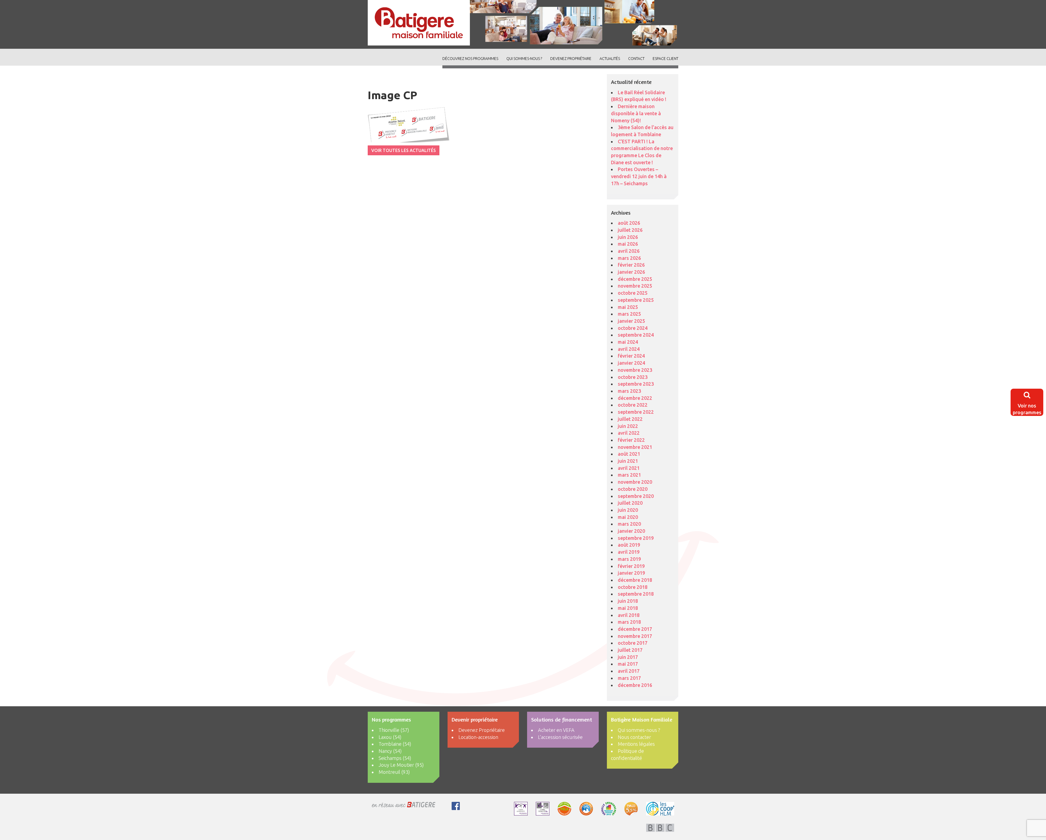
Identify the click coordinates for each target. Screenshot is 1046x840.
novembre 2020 (635, 482)
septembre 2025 (636, 300)
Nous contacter (634, 737)
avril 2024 (629, 349)
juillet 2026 (630, 230)
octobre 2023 (632, 377)
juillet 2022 (630, 419)
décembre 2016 (635, 685)
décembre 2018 (635, 580)
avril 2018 (629, 615)
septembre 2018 (636, 593)
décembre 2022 (635, 398)
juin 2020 (628, 510)
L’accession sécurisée (560, 737)
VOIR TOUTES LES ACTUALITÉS (403, 150)
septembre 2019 (636, 538)
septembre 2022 (636, 412)
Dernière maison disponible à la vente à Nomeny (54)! (636, 113)
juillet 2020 (630, 503)
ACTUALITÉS (610, 58)
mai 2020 (628, 517)
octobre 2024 (632, 328)
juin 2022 (628, 426)
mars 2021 (629, 474)
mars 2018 (629, 622)
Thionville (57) (394, 730)
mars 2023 (629, 391)
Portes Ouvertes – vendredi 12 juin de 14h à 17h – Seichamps (639, 176)
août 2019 (629, 544)
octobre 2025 (632, 293)
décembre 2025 (635, 279)
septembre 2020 (636, 496)
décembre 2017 (635, 629)
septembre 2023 (636, 383)
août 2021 (629, 453)
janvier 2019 (631, 573)
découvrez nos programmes (470, 58)
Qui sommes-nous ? (524, 58)
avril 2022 (629, 433)
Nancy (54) (390, 751)
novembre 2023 (635, 370)
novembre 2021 (635, 447)
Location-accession (478, 737)
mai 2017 (628, 663)
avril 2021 (629, 468)
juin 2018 (628, 601)
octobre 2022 (632, 404)
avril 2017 (629, 671)
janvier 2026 (631, 272)
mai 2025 (628, 307)
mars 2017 (629, 678)
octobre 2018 (632, 587)
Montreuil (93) (394, 772)
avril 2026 (629, 251)
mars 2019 (629, 559)
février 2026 (631, 264)
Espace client (665, 58)
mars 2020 (629, 523)
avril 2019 (629, 552)
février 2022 (631, 440)
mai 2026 (628, 243)
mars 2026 (629, 258)
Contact (636, 58)
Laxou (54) (390, 737)
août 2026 (629, 223)
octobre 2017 (632, 643)
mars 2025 (629, 313)
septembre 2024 (636, 334)
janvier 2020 (631, 531)
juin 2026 (628, 237)
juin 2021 (628, 461)
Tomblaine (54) (395, 744)
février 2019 (631, 566)
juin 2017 (628, 657)
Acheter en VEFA (556, 730)
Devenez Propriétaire (570, 58)
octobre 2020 (632, 489)
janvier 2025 (631, 321)
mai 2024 (628, 342)
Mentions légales (636, 744)
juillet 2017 (630, 650)
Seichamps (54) (395, 758)
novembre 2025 (635, 285)
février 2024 (631, 355)
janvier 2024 (631, 363)
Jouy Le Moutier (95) (401, 765)
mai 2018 (628, 608)
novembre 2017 (635, 636)
